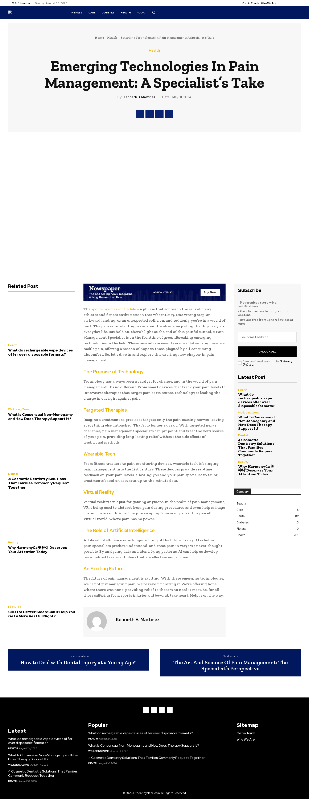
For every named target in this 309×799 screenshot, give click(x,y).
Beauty (13, 542)
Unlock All (267, 351)
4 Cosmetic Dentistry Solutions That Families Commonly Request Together (38, 483)
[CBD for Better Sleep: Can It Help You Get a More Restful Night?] (41, 580)
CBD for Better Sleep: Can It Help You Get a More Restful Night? (41, 614)
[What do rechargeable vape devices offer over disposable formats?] (41, 318)
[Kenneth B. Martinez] (99, 621)
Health (112, 38)
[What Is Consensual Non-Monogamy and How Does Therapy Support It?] (41, 383)
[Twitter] (293, 3)
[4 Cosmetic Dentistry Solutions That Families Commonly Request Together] (41, 447)
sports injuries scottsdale (113, 309)
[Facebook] (283, 3)
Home (99, 38)
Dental (13, 473)
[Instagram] (288, 3)
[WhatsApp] (169, 114)
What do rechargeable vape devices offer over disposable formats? (40, 352)
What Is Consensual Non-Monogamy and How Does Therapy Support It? (40, 416)
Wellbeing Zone (19, 409)
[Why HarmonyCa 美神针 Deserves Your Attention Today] (41, 516)
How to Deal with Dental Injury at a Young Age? (78, 662)
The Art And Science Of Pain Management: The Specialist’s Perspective (230, 665)
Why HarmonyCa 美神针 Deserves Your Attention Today (37, 549)
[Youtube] (298, 3)
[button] (154, 12)
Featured (14, 606)
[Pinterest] (159, 114)
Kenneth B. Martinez (139, 97)
